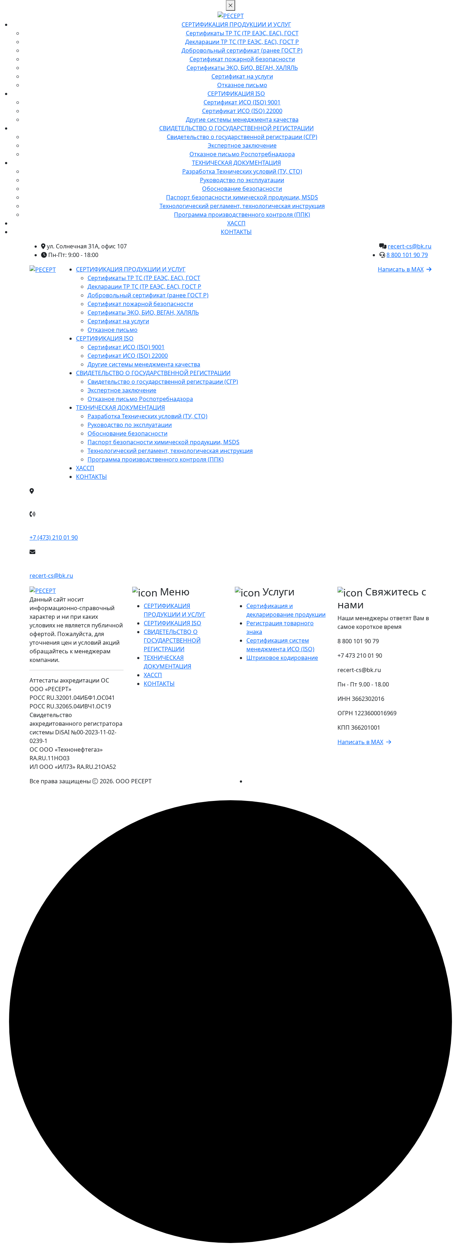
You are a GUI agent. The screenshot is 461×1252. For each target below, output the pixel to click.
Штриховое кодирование (282, 658)
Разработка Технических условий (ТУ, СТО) (242, 171)
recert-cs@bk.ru (409, 246)
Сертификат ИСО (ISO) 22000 (242, 111)
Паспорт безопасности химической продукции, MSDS (242, 197)
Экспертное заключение (242, 145)
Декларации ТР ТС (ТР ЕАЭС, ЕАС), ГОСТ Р (242, 42)
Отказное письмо (242, 85)
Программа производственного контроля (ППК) (242, 215)
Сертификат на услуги (242, 76)
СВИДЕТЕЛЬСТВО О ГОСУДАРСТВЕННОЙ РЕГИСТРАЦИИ (236, 128)
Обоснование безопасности (242, 189)
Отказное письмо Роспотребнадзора (242, 154)
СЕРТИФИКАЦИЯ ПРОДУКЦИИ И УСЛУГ (236, 24)
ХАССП (236, 223)
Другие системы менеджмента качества (242, 119)
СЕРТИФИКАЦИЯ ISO (236, 94)
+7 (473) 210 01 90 (54, 537)
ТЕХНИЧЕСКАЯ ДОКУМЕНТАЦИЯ (236, 163)
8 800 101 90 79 (407, 255)
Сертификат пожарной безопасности (242, 59)
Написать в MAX (401, 269)
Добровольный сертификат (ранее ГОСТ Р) (242, 50)
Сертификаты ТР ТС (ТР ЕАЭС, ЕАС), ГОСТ (242, 33)
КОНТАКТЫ (236, 232)
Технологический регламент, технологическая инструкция (242, 206)
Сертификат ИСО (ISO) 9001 (242, 102)
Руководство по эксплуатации (242, 180)
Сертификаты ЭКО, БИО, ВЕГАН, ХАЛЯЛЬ (242, 68)
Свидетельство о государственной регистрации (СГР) (242, 137)
